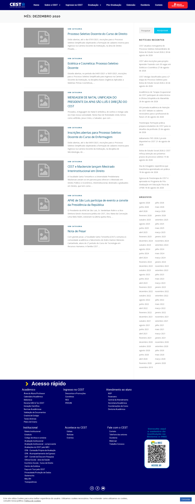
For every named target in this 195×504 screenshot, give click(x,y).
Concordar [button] (186, 499)
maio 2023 (159, 278)
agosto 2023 (144, 274)
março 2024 (160, 257)
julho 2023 (159, 274)
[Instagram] (92, 488)
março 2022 (160, 308)
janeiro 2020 (160, 363)
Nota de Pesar (77, 231)
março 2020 (160, 359)
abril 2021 (143, 333)
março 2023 (160, 283)
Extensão (131, 5)
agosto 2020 (144, 350)
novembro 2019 (146, 367)
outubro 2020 (145, 346)
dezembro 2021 (146, 316)
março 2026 (160, 211)
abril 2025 (143, 232)
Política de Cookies (32, 500)
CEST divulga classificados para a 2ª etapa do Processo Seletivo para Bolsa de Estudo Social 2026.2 (154, 79)
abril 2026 (143, 211)
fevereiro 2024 (145, 262)
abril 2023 (143, 283)
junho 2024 (144, 253)
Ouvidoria (145, 5)
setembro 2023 (161, 270)
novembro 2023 (162, 266)
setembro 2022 (161, 295)
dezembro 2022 (146, 291)
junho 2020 (144, 354)
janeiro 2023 (160, 287)
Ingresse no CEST (74, 5)
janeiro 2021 (160, 338)
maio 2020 (159, 354)
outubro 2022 (145, 295)
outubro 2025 (145, 219)
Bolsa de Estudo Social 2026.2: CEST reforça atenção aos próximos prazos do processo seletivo (154, 153)
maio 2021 (159, 329)
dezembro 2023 (146, 266)
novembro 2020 (162, 342)
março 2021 (160, 333)
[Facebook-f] (97, 488)
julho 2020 (159, 350)
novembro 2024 (162, 241)
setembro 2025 (161, 219)
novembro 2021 (162, 316)
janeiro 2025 (160, 236)
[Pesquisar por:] (146, 30)
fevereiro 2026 (145, 215)
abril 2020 (143, 359)
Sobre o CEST (51, 5)
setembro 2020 (161, 346)
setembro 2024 (161, 245)
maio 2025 (159, 228)
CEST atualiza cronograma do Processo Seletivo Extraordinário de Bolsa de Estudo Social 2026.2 (154, 48)
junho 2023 (144, 278)
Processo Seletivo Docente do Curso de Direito (97, 34)
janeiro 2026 (160, 215)
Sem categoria (75, 29)
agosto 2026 (144, 202)
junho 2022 (144, 304)
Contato (158, 5)
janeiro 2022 (160, 312)
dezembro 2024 (146, 241)
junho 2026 (144, 207)
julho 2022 (159, 300)
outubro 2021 (145, 321)
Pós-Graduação (113, 5)
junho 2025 (144, 228)
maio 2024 (159, 253)
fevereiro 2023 (145, 287)
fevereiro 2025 (145, 236)
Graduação (93, 5)
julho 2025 (159, 224)
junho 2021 (144, 329)
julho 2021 (159, 325)
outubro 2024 (145, 245)
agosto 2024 (144, 249)
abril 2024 (143, 257)
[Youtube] (103, 488)
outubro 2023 (145, 270)
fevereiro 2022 (145, 312)
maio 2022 (159, 304)
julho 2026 (159, 202)
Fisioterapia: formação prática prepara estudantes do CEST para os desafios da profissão (155, 126)
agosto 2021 (144, 325)
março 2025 (160, 232)
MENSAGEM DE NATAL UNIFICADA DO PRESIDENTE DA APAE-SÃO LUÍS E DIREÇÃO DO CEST (97, 101)
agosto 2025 (144, 224)
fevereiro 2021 (145, 338)
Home (36, 5)
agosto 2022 (144, 300)
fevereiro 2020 (145, 363)
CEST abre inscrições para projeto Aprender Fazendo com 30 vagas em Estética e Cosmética (155, 64)
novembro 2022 (162, 291)
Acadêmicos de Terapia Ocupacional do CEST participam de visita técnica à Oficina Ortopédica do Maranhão (154, 95)
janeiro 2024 (160, 262)
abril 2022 (143, 308)
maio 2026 (159, 207)
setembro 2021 (161, 321)
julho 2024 (159, 249)
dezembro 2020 (146, 342)
